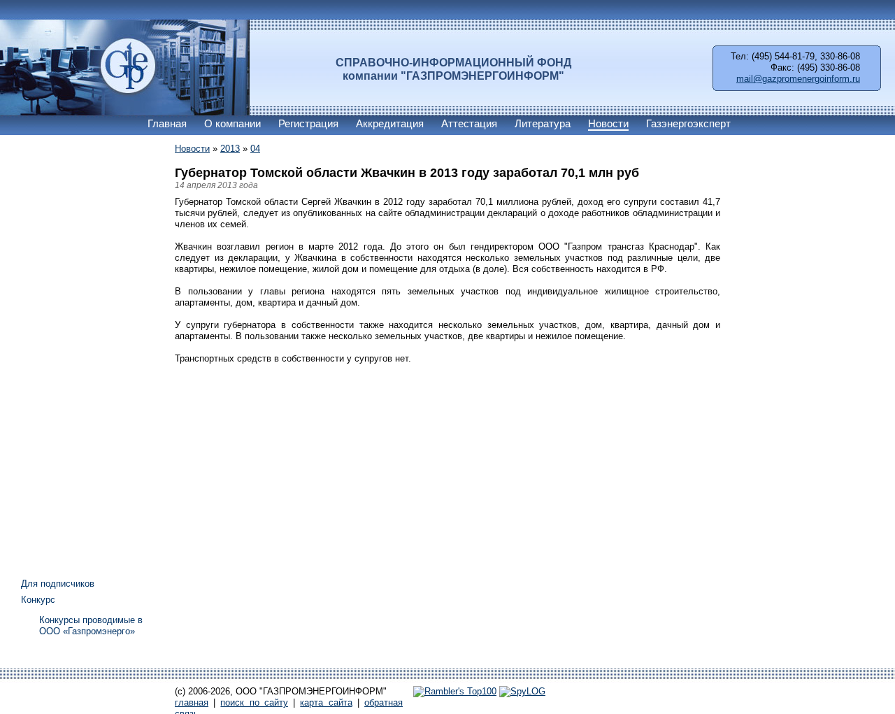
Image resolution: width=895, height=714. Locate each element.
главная (191, 702)
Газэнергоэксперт (688, 123)
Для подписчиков (57, 583)
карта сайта (326, 702)
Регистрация (308, 123)
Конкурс (38, 599)
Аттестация (469, 123)
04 (255, 148)
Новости (608, 123)
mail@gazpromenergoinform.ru (798, 78)
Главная (167, 123)
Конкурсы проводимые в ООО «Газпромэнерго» (91, 625)
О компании (232, 123)
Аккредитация (390, 123)
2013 (230, 148)
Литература (543, 123)
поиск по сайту (253, 702)
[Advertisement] (77, 352)
